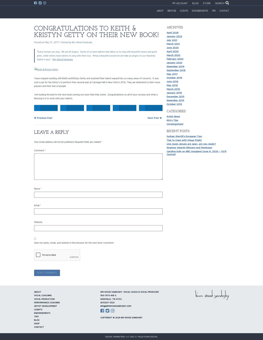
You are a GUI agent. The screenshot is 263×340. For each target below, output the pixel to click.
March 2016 (173, 89)
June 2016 (172, 81)
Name (38, 188)
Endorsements (200, 11)
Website (38, 222)
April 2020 (173, 51)
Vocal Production (44, 299)
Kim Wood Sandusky (82, 42)
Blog (195, 3)
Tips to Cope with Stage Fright (184, 140)
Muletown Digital (148, 336)
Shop (37, 323)
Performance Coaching (47, 302)
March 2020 (173, 55)
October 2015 (174, 104)
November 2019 (175, 66)
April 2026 (173, 32)
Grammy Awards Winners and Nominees (189, 147)
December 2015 (175, 96)
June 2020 (173, 47)
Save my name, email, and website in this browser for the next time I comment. (74, 242)
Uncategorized (175, 124)
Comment (40, 150)
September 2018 (176, 70)
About (160, 11)
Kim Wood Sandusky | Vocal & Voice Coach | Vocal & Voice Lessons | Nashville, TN (50, 12)
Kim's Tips (172, 120)
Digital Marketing (115, 336)
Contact (224, 11)
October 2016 (174, 77)
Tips (214, 11)
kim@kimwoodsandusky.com (115, 306)
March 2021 (173, 43)
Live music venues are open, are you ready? (191, 143)
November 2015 (175, 100)
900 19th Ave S (108, 295)
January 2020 (174, 62)
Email (37, 205)
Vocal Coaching (43, 295)
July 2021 (172, 40)
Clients (184, 11)
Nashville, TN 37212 (111, 299)
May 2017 (172, 74)
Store (207, 3)
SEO (132, 336)
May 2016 (172, 85)
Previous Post (44, 117)
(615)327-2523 (107, 302)
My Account (180, 3)
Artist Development (45, 306)
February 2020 (175, 58)
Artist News (173, 116)
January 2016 (174, 92)
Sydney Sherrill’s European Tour (184, 136)
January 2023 (174, 36)
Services (171, 11)
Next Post (154, 117)
